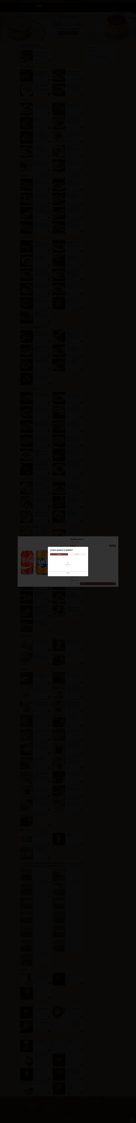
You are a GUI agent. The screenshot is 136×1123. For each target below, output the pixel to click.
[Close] (116, 538)
